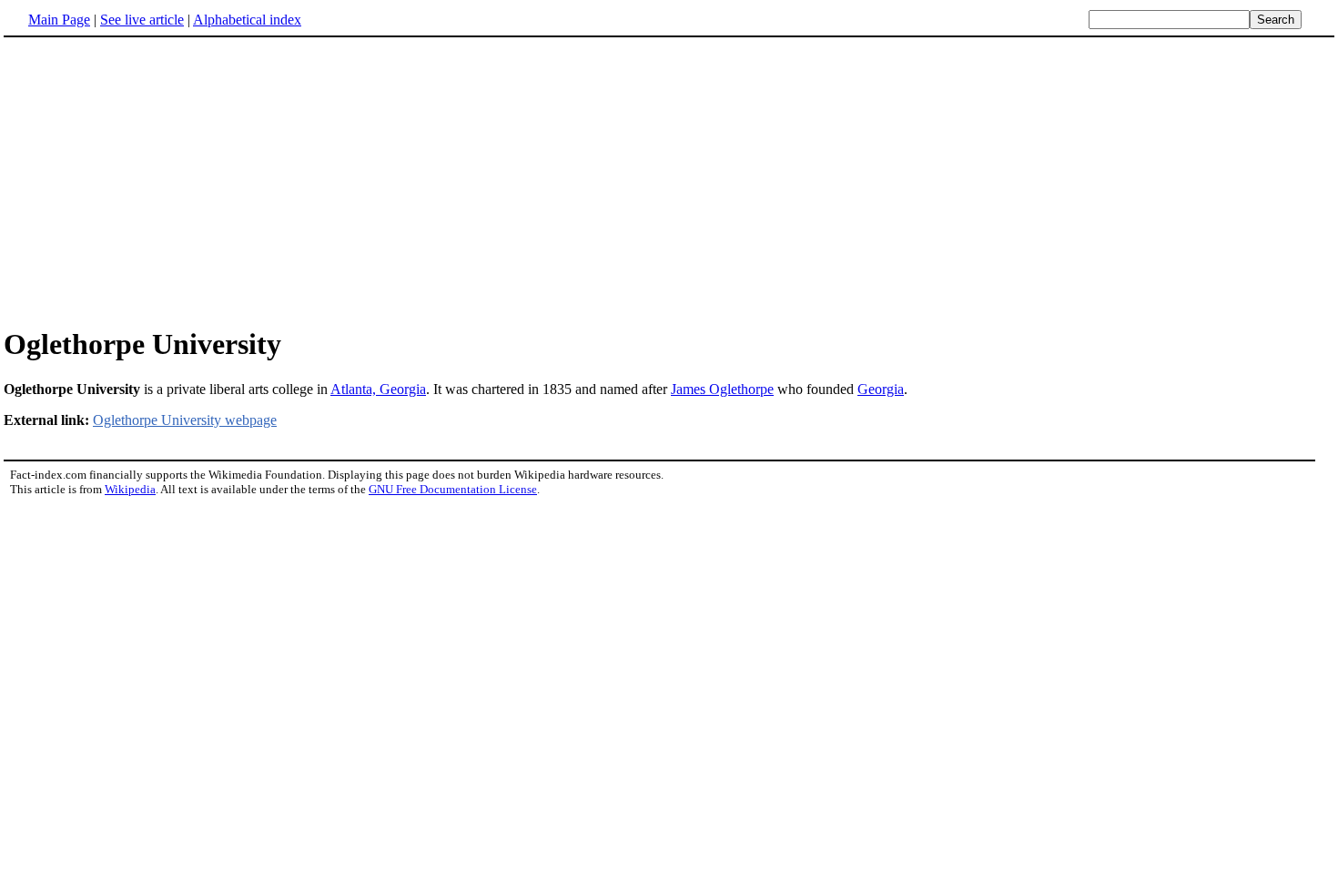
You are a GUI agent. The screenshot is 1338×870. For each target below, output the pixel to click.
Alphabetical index (247, 19)
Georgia (880, 389)
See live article (142, 19)
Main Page (59, 19)
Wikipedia (130, 489)
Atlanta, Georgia (378, 389)
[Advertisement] (156, 181)
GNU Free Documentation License (453, 489)
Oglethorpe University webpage (185, 420)
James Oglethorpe (722, 389)
